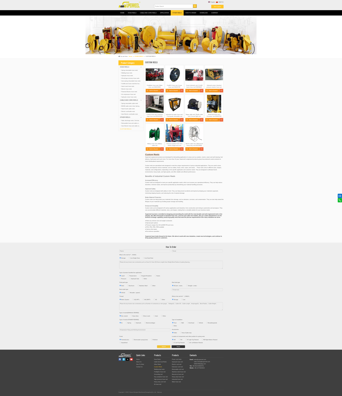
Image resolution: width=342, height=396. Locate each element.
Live (184, 299)
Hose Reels (157, 359)
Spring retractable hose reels (129, 70)
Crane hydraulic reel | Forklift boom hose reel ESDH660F (194, 86)
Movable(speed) (212, 323)
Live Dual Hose (148, 258)
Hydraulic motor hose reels (129, 97)
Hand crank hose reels (127, 86)
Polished (154, 339)
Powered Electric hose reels (129, 91)
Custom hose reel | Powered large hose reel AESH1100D (155, 115)
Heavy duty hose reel (178, 376)
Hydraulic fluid (135, 278)
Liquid (123, 275)
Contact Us (139, 366)
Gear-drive (135, 316)
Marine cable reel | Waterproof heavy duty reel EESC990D (194, 144)
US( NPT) (136, 299)
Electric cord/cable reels (128, 111)
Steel (122, 285)
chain (156, 316)
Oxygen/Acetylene (146, 275)
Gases (158, 275)
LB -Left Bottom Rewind (196, 342)
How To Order (140, 364)
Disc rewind (124, 316)
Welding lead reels (159, 369)
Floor (175, 323)
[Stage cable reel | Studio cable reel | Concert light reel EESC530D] (194, 103)
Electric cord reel (176, 364)
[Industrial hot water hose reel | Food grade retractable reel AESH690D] (174, 103)
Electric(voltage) (150, 323)
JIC (156, 299)
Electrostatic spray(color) (141, 339)
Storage (123, 258)
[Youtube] (131, 359)
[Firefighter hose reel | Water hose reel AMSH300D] (155, 74)
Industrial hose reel (177, 379)
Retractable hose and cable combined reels (132, 123)
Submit (164, 346)
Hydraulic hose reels (127, 75)
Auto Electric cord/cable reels (129, 114)
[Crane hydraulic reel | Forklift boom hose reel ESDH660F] (194, 74)
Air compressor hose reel (128, 94)
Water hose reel (176, 381)
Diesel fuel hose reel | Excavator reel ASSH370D (214, 115)
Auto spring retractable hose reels (130, 81)
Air (122, 323)
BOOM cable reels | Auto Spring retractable (132, 106)
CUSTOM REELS (125, 129)
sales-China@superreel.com (202, 361)
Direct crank (146, 316)
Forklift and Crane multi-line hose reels (132, 83)
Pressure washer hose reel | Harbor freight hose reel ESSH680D (174, 144)
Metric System (125, 299)
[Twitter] (127, 359)
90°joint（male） (178, 285)
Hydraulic (138, 323)
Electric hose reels (126, 89)
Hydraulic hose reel (177, 361)
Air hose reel (157, 384)
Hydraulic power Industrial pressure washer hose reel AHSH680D (214, 86)
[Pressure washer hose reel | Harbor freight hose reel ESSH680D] (174, 136)
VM (174, 339)
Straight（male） (193, 285)
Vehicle (123, 292)
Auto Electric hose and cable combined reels (132, 126)
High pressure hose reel (161, 379)
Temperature (133, 275)
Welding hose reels (126, 73)
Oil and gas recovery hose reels (130, 78)
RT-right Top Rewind (193, 339)
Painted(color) (125, 339)
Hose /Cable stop (186, 332)
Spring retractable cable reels (129, 103)
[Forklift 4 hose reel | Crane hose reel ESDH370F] (174, 74)
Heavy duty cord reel (160, 381)
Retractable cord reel (178, 369)
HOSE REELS (124, 67)
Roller (175, 332)
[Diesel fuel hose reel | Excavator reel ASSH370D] (214, 103)
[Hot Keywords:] (195, 6)
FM (181, 339)
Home (138, 359)
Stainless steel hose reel (179, 371)
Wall (182, 323)
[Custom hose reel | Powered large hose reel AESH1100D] (155, 103)
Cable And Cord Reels (160, 361)
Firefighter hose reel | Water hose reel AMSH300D (155, 86)
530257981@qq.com (200, 363)
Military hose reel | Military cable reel (154, 144)
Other (145, 278)
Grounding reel (158, 374)
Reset (178, 346)
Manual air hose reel (177, 374)
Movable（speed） (135, 292)
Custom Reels (158, 366)
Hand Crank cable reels (128, 108)
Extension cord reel (177, 366)
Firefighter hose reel (159, 371)
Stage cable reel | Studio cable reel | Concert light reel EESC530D (194, 115)
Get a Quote (217, 6)
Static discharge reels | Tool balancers (132, 120)
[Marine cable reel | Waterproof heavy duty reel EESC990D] (194, 133)
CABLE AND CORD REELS (129, 100)
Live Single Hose (135, 258)
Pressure (123, 278)
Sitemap (159, 392)
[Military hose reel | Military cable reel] (155, 133)
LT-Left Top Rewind (179, 342)
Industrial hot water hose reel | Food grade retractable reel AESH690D (174, 115)
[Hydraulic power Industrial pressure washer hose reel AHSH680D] (214, 74)
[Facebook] (119, 359)
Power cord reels (176, 359)
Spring (129, 323)
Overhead (191, 323)
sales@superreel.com (200, 359)
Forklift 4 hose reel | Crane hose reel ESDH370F (174, 86)
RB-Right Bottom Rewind (210, 339)
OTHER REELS (125, 117)
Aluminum (131, 285)
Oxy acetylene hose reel (161, 376)
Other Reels (157, 364)
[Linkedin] (123, 359)
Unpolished (124, 342)
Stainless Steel (143, 285)
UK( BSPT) (147, 299)
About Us (138, 361)
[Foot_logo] (125, 355)
